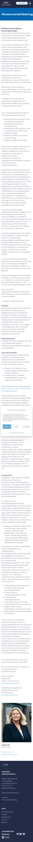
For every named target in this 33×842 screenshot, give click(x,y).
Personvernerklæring (16, 432)
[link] (22, 3)
